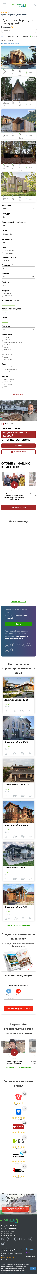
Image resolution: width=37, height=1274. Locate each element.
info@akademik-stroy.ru (7, 1257)
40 (18, 43)
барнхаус (14, 43)
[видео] (14, 485)
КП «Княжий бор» (10, 424)
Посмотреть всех (18, 601)
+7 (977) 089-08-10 (9, 1228)
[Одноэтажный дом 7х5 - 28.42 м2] (18, 57)
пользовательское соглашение (17, 1272)
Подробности (15, 1209)
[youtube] (28, 645)
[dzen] (14, 1239)
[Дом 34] (18, 184)
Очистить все (5, 43)
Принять (33, 1268)
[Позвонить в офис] (35, 5)
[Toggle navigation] (4, 4)
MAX (28, 1253)
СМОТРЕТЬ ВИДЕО (20, 452)
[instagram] (23, 645)
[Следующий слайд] (34, 476)
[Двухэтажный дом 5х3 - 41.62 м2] (18, 89)
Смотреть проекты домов (18, 925)
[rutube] (30, 1239)
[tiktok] (12, 650)
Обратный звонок (30, 1256)
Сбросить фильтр (18, 394)
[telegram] (7, 650)
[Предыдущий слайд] (3, 476)
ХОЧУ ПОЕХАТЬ (18, 445)
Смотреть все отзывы (18, 507)
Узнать (18, 624)
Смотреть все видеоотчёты (18, 1068)
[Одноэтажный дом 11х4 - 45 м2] (18, 120)
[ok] (12, 645)
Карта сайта (4, 1260)
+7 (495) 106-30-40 (9, 1226)
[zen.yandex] (18, 645)
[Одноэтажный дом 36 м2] (18, 152)
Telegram (30, 1249)
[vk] (7, 645)
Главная (4, 12)
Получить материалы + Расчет (18, 1009)
